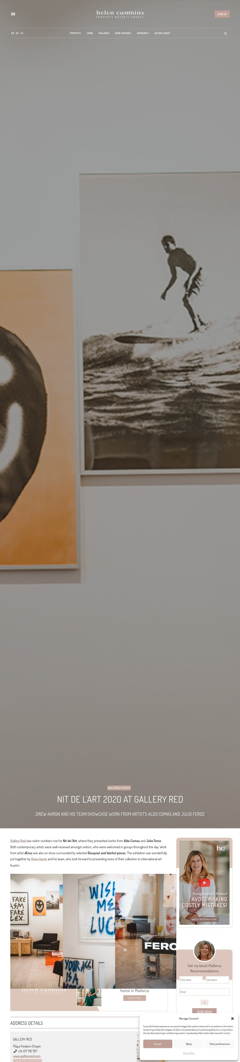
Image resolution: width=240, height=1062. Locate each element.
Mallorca (104, 33)
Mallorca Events (119, 788)
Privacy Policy (189, 1053)
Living (90, 33)
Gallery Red (18, 841)
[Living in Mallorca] (120, 14)
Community (143, 33)
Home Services (123, 33)
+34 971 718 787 (27, 1051)
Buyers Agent (162, 33)
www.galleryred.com (26, 1056)
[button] (232, 1018)
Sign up (222, 14)
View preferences (220, 1044)
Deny (189, 1044)
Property (75, 33)
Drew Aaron (39, 859)
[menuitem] (12, 33)
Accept (158, 1044)
